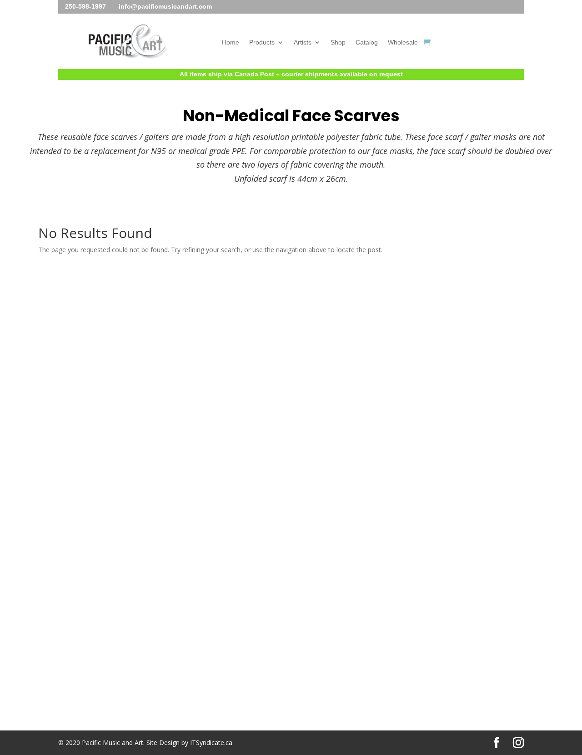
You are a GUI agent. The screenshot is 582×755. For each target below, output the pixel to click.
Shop (338, 42)
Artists (302, 42)
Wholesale (403, 42)
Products (262, 42)
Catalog (367, 42)
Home (230, 42)
